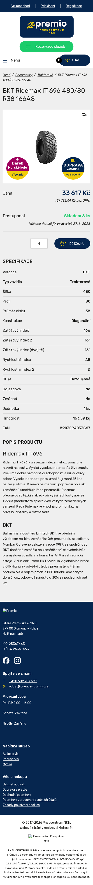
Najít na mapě (13, 634)
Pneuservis (11, 759)
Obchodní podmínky (17, 795)
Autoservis (11, 754)
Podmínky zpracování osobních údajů (29, 800)
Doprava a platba (15, 790)
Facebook (6, 660)
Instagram (17, 660)
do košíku (77, 244)
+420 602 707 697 (23, 681)
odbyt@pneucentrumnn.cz (29, 686)
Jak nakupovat (14, 784)
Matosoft (66, 828)
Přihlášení (48, 6)
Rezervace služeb (50, 46)
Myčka (7, 764)
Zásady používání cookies (21, 805)
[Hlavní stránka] (47, 27)
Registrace (74, 6)
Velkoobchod (20, 6)
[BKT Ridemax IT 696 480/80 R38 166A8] (46, 146)
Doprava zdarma (73, 168)
